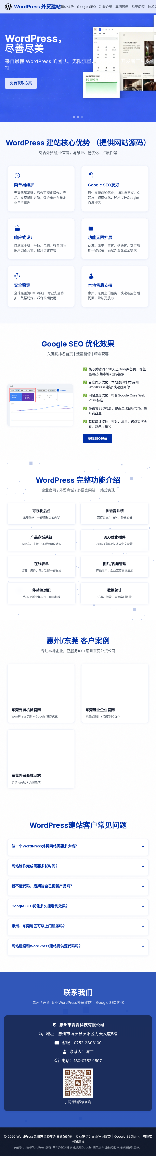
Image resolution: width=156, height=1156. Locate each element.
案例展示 (121, 7)
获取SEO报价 (97, 438)
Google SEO (86, 7)
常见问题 (138, 7)
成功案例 (17, 86)
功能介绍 (105, 7)
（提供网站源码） (121, 142)
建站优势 (67, 7)
